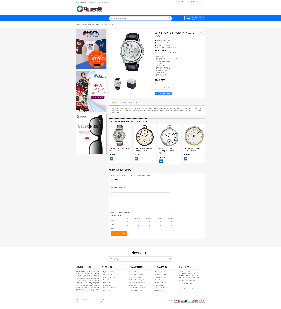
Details (114, 103)
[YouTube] (188, 288)
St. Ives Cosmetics (160, 274)
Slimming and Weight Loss (137, 282)
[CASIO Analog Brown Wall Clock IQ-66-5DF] (145, 135)
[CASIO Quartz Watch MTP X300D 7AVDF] (120, 135)
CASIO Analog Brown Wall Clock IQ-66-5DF (144, 149)
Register (105, 2)
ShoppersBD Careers (109, 288)
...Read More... (93, 291)
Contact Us (106, 290)
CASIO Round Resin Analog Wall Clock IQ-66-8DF (168, 150)
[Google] (192, 288)
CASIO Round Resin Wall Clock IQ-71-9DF (193, 149)
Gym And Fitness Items (136, 290)
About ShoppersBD (109, 277)
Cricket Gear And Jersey (136, 285)
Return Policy (107, 282)
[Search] (170, 18)
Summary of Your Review (119, 187)
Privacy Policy (107, 280)
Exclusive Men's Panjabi (136, 280)
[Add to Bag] (111, 158)
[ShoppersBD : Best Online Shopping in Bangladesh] (90, 9)
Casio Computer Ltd (161, 288)
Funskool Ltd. (159, 290)
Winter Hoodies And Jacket (137, 288)
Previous (198, 32)
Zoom (149, 69)
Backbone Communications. (96, 302)
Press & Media (107, 285)
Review (113, 195)
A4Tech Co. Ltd (159, 285)
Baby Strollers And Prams (136, 272)
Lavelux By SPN (160, 277)
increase (164, 87)
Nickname (114, 180)
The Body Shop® (160, 272)
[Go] (170, 259)
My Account (82, 2)
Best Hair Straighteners (136, 277)
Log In (94, 2)
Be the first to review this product (166, 47)
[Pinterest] (196, 288)
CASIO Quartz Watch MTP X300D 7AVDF (119, 149)
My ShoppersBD (108, 272)
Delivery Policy (129, 103)
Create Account (107, 274)
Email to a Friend (162, 43)
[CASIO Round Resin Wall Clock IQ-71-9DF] (194, 135)
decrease (169, 87)
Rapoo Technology (160, 282)
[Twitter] (184, 288)
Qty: (156, 83)
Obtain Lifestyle (159, 280)
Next (201, 32)
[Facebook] (181, 288)
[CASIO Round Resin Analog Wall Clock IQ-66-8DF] (169, 135)
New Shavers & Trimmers (136, 274)
